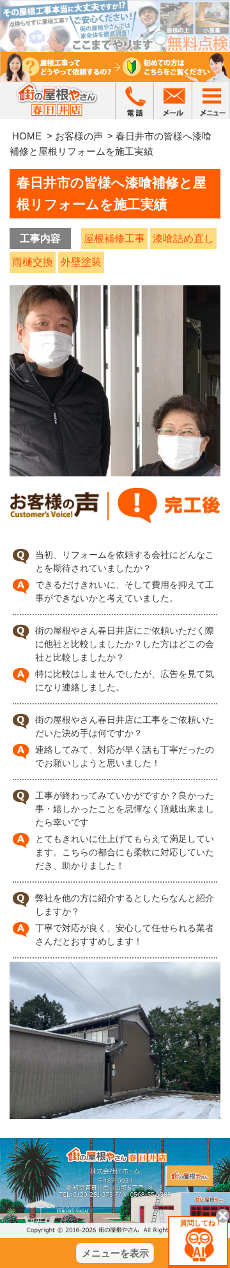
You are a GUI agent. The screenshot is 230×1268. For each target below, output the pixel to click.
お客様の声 (79, 136)
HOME (27, 136)
